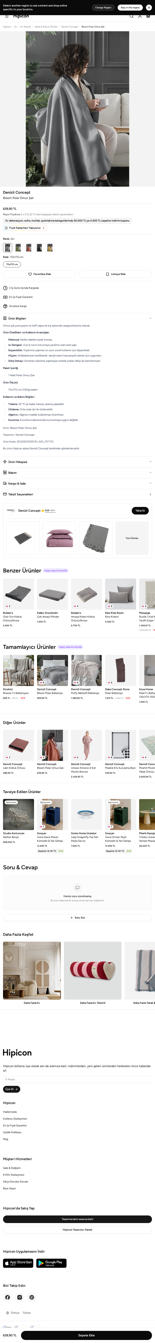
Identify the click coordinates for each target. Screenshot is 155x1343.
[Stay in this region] (149, 8)
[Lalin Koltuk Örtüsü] (18, 745)
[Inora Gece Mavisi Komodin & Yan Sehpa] (52, 814)
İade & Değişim (12, 1168)
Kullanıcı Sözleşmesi (15, 1118)
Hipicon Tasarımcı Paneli (77, 1229)
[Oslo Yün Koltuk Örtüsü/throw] (18, 594)
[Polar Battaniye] (120, 670)
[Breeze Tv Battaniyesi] (18, 670)
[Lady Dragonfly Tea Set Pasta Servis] (86, 814)
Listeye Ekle (118, 274)
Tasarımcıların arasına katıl (77, 1219)
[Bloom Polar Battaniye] (52, 670)
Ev (16, 26)
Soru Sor (80, 917)
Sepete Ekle (86, 1335)
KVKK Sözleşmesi (13, 1174)
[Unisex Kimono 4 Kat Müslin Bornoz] (86, 745)
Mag (5, 1139)
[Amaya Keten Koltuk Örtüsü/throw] (86, 594)
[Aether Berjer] (18, 814)
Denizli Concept (69, 26)
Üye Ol (9, 1089)
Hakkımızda (10, 1112)
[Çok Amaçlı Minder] (52, 594)
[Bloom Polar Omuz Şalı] (52, 745)
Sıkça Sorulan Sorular (15, 1181)
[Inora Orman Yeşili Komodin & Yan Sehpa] (120, 814)
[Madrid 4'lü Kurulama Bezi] (120, 745)
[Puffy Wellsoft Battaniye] (86, 670)
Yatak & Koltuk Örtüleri (46, 26)
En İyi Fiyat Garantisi (15, 1125)
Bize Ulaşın (9, 1188)
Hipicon (7, 26)
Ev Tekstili (26, 26)
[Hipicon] (21, 16)
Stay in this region (130, 7)
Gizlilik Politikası (12, 1132)
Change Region (103, 7)
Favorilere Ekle (42, 274)
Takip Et (140, 510)
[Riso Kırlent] (120, 594)
